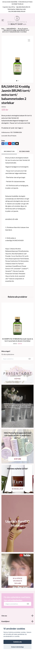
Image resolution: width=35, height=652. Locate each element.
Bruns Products (23, 40)
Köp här (17, 470)
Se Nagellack (17, 500)
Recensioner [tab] (24, 162)
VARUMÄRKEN (11, 40)
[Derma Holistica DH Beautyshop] (17, 26)
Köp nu (17, 390)
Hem (2, 40)
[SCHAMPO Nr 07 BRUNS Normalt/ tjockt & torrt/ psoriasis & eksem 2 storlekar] (17, 330)
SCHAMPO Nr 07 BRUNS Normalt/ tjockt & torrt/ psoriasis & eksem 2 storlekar (17, 351)
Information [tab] (9, 162)
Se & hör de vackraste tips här (17, 591)
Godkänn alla (17, 642)
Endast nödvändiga (17, 647)
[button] (16, 91)
